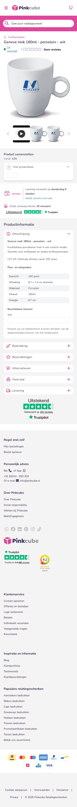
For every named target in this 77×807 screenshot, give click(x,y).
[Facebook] (13, 529)
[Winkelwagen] (71, 8)
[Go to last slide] (8, 133)
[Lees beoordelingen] (40, 49)
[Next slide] (68, 133)
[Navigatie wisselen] (6, 8)
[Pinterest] (26, 529)
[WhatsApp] (6, 529)
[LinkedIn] (19, 529)
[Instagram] (33, 529)
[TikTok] (39, 529)
